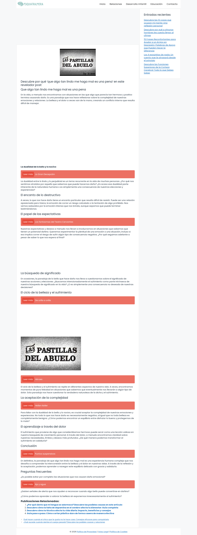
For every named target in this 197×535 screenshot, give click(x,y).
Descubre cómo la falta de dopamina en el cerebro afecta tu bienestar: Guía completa (72, 507)
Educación (157, 4)
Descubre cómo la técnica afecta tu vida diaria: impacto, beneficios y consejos (69, 510)
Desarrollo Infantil (136, 4)
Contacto (172, 4)
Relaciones (116, 4)
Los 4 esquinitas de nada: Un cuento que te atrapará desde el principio (160, 57)
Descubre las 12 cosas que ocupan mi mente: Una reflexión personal (157, 23)
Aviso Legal (103, 531)
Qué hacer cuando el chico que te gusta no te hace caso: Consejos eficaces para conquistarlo (66, 519)
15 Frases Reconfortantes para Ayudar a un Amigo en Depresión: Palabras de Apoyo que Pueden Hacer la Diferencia (160, 45)
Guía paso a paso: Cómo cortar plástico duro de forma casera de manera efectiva (70, 513)
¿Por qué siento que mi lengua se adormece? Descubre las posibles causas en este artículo (74, 504)
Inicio (102, 4)
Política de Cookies (118, 531)
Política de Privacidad (86, 531)
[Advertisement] (77, 26)
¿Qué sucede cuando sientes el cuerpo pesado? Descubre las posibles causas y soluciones (64, 522)
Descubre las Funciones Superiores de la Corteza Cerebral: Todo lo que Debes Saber (159, 68)
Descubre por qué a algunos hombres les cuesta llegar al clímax (159, 32)
